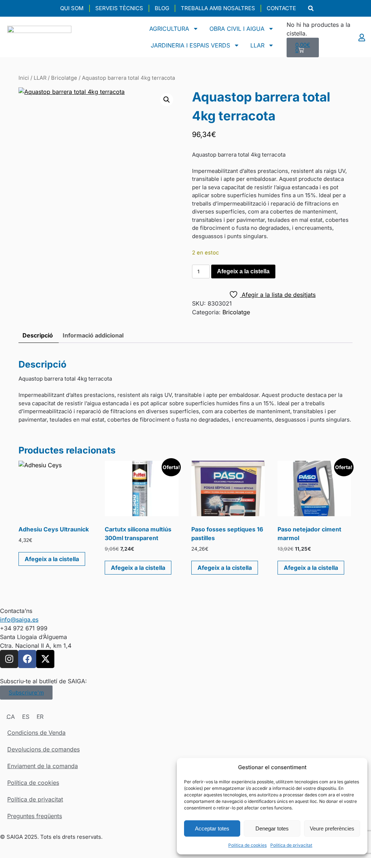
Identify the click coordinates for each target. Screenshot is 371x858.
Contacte (281, 8)
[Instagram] (9, 659)
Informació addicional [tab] (93, 335)
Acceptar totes (212, 828)
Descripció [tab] (37, 335)
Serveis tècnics (119, 8)
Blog (162, 8)
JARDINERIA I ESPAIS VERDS (190, 45)
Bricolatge (64, 78)
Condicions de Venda (36, 732)
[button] (310, 8)
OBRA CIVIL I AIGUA (236, 28)
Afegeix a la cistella (243, 271)
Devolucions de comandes (43, 749)
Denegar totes (272, 828)
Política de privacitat (291, 845)
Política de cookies (247, 845)
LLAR (257, 45)
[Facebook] (27, 659)
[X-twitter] (45, 659)
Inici (23, 78)
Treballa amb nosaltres (218, 8)
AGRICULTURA (169, 28)
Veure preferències (332, 828)
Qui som (72, 8)
